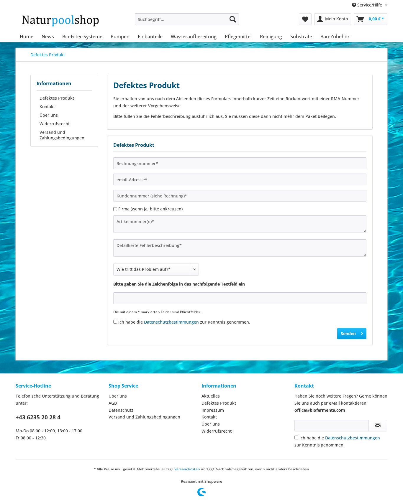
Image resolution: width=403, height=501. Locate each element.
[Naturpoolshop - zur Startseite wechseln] (60, 20)
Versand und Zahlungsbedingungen (62, 135)
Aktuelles (211, 396)
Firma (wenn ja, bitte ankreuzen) (150, 209)
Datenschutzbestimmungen (171, 322)
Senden (348, 333)
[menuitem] (187, 19)
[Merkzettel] (305, 19)
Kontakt (47, 106)
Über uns (49, 115)
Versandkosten (187, 469)
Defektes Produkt (57, 98)
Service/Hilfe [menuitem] (369, 5)
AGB (113, 403)
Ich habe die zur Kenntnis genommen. (184, 322)
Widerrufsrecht (55, 123)
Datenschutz (121, 410)
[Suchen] (233, 19)
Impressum (213, 410)
